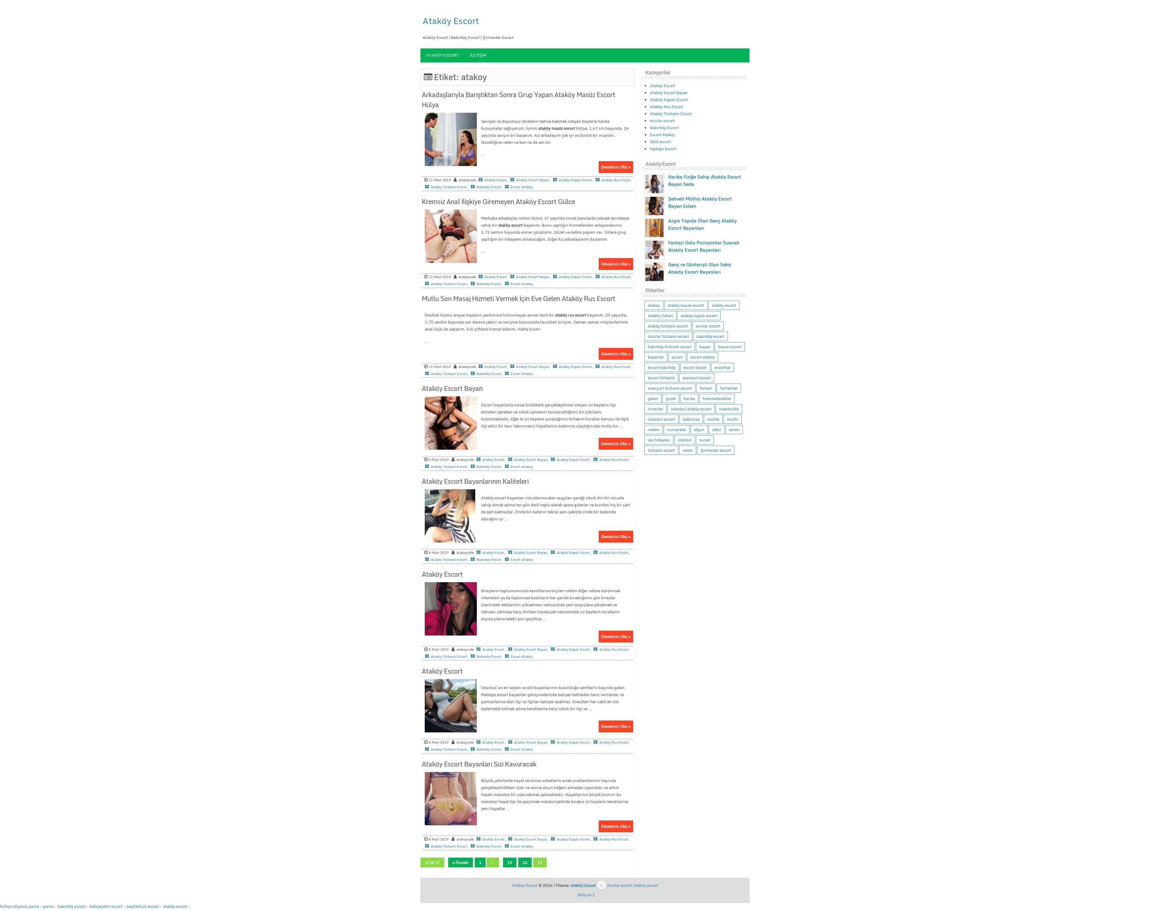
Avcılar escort (619, 885)
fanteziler (729, 388)
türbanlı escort (661, 450)
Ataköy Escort (451, 21)
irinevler (655, 408)
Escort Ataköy (522, 187)
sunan (705, 440)
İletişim (478, 55)
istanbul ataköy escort (691, 408)
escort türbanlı (661, 377)
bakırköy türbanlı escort (670, 346)
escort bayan (695, 367)
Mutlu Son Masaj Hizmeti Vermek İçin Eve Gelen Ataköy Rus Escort (518, 298)
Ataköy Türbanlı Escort (449, 187)
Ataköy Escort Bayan (532, 180)
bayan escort (730, 346)
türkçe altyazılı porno (19, 906)
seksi (716, 429)
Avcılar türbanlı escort (668, 336)
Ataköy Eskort (660, 315)
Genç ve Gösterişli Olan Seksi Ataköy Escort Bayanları (699, 268)
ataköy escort (724, 305)
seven (734, 429)
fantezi (706, 388)
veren (687, 450)
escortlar (722, 367)
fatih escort (660, 141)
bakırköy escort (711, 336)
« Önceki (460, 862)
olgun (699, 429)
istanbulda (729, 408)
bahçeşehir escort (106, 906)
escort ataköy (702, 357)
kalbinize (691, 419)
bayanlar (656, 357)
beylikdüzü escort (142, 906)
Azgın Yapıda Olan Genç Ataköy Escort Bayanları (702, 224)
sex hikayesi (659, 440)
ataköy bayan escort (686, 305)
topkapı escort (663, 148)
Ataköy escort (645, 885)
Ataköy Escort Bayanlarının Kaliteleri (475, 481)
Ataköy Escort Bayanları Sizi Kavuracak (479, 764)
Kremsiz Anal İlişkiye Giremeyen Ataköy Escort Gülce (498, 201)
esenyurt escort (696, 377)
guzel (671, 398)
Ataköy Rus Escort (616, 180)
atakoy (654, 305)
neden (653, 429)
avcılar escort (662, 120)
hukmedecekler (717, 398)
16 (525, 862)
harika (689, 398)
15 (509, 862)
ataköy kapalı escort (699, 315)
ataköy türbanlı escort (668, 326)
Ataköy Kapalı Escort (575, 180)
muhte (713, 419)
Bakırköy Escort (489, 187)
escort (677, 357)
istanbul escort (661, 419)
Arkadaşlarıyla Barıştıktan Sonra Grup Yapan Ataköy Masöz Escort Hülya (518, 99)
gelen (653, 398)
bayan (705, 346)
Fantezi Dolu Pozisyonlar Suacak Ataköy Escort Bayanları (703, 246)
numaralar (676, 429)
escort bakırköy (662, 367)
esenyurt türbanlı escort (670, 388)
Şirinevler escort (715, 450)
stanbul (685, 440)
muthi (732, 419)
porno (48, 906)
